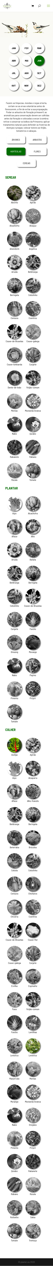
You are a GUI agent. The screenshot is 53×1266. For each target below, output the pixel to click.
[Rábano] (32, 453)
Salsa (32, 1217)
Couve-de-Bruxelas (14, 341)
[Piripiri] (32, 695)
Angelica (33, 248)
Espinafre (32, 986)
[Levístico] (14, 1052)
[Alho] (32, 533)
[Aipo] (14, 510)
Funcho (33, 629)
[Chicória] (14, 913)
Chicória (14, 916)
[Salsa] (32, 1214)
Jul (14, 73)
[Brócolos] (32, 844)
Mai (26, 60)
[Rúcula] (14, 476)
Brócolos (33, 847)
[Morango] (32, 648)
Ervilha (14, 986)
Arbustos (37, 139)
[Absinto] (14, 199)
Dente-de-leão (14, 387)
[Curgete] (32, 361)
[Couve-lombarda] (14, 361)
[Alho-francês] (32, 797)
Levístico (14, 1055)
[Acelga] (14, 751)
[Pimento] (14, 695)
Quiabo (33, 433)
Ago (27, 73)
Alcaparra (32, 777)
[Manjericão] (14, 1075)
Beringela (14, 295)
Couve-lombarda (14, 364)
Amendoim (14, 248)
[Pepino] (32, 672)
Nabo (14, 433)
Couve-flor (33, 939)
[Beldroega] (32, 268)
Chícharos (32, 893)
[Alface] (14, 533)
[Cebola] (14, 867)
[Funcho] (32, 625)
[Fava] (14, 1006)
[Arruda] (14, 268)
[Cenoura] (14, 315)
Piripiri (33, 698)
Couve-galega (32, 341)
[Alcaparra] (32, 774)
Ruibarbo (14, 1217)
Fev (27, 48)
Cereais (26, 163)
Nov (26, 85)
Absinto (14, 202)
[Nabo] (14, 430)
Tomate (32, 479)
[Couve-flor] (32, 936)
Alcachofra (14, 225)
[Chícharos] (32, 890)
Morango (33, 652)
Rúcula (14, 479)
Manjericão (14, 1078)
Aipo (14, 513)
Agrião (33, 202)
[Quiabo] (32, 430)
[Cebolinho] (32, 291)
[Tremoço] (32, 1237)
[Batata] (32, 556)
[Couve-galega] (32, 338)
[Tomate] (32, 476)
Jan (14, 48)
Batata (33, 559)
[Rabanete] (14, 453)
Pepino (33, 675)
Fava (14, 1009)
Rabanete (14, 456)
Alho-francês (33, 800)
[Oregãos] (32, 1121)
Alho (33, 536)
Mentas (14, 410)
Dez (39, 85)
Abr (14, 60)
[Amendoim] (14, 245)
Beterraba (14, 847)
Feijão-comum (32, 387)
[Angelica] (32, 245)
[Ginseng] (14, 648)
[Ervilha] (14, 982)
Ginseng (14, 652)
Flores (37, 151)
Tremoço (33, 1240)
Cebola (14, 870)
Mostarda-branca (33, 410)
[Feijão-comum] (32, 384)
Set (39, 73)
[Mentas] (14, 407)
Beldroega (33, 271)
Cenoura (14, 318)
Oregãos (33, 1124)
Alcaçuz (32, 225)
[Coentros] (32, 315)
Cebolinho (32, 295)
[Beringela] (14, 291)
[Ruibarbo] (14, 1214)
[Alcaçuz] (32, 222)
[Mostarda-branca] (32, 407)
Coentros (33, 318)
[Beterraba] (14, 844)
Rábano (32, 456)
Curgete (33, 364)
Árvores (16, 139)
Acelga (14, 754)
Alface (14, 536)
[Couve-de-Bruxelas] (14, 338)
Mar (39, 48)
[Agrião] (32, 199)
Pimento (14, 698)
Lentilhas (33, 1032)
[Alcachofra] (14, 222)
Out (14, 85)
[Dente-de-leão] (14, 384)
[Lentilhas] (32, 1029)
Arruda (14, 271)
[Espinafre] (32, 982)
